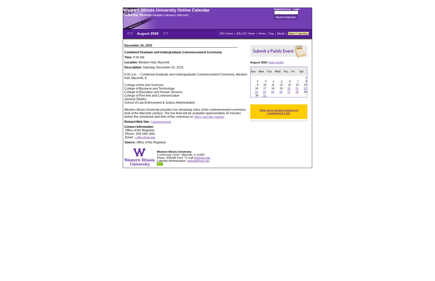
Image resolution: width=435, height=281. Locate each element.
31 (264, 95)
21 (297, 88)
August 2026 (148, 33)
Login (296, 9)
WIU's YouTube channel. (209, 116)
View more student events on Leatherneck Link (279, 112)
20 (289, 88)
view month (276, 62)
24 (264, 91)
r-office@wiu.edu (145, 137)
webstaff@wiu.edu (198, 160)
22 (305, 88)
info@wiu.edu (202, 157)
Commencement (161, 121)
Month (281, 33)
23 (256, 91)
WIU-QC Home (245, 33)
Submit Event (282, 9)
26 (280, 91)
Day (271, 33)
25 (272, 91)
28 (297, 91)
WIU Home (226, 33)
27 (289, 91)
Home (262, 33)
